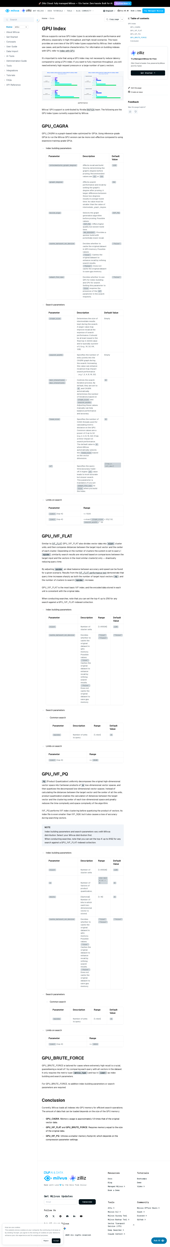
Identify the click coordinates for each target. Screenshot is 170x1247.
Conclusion (134, 41)
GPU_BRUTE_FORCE (138, 37)
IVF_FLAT (57, 543)
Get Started (146, 73)
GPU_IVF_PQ (135, 34)
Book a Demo (136, 11)
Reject (46, 1241)
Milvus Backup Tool (117, 1219)
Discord (140, 1216)
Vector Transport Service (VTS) (116, 1224)
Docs (50, 11)
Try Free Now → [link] (123, 3)
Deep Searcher (115, 1230)
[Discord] (67, 1216)
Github (140, 1219)
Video (139, 1186)
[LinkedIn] (74, 1216)
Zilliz (83, 1185)
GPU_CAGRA (135, 27)
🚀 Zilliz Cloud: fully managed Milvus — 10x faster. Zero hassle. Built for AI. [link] (76, 3)
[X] (53, 1216)
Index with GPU (67, 50)
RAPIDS (91, 109)
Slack (139, 1212)
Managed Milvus (115, 1186)
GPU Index (132, 24)
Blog (78, 11)
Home (9, 27)
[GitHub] (46, 1216)
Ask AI (157, 1240)
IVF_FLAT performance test (93, 572)
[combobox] (109, 10)
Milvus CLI (113, 1212)
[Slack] (60, 1216)
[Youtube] (81, 1216)
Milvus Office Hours (147, 1208)
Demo (139, 1182)
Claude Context (115, 1234)
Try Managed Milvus (153, 11)
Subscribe (87, 1202)
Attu (110, 1208)
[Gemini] (64, 1228)
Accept (56, 1241)
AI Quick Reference (117, 1194)
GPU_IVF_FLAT (136, 31)
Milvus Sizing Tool (117, 1216)
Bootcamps (142, 1178)
